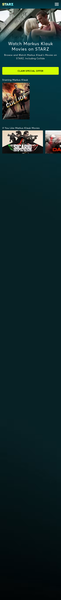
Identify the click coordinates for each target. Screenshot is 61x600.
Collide (7, 84)
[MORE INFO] (22, 142)
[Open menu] (57, 4)
